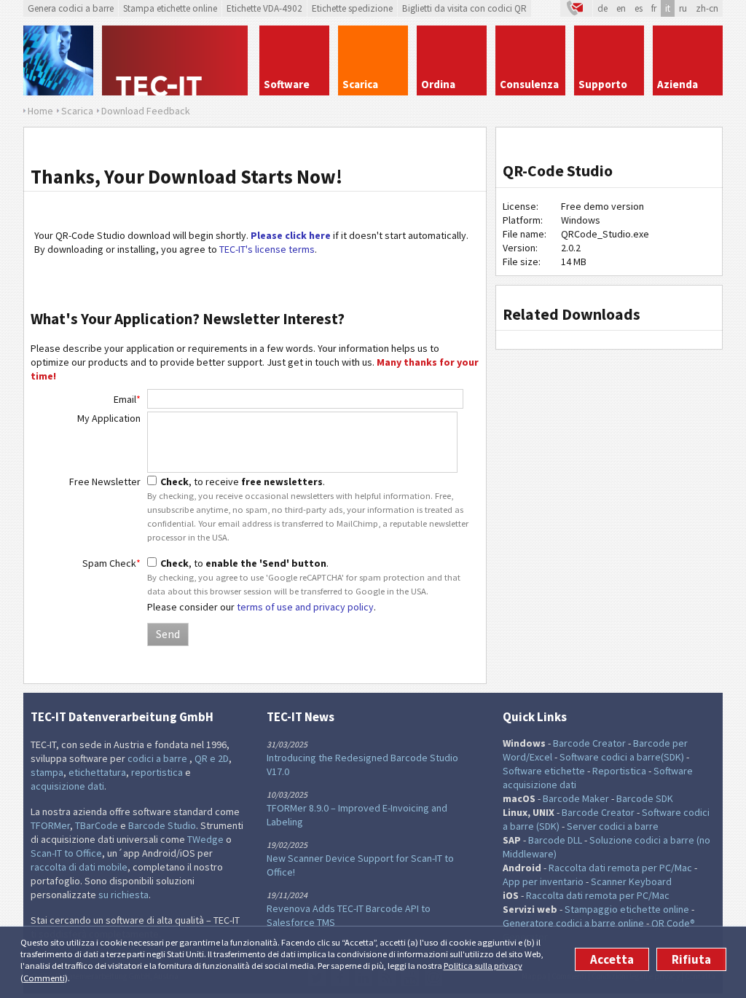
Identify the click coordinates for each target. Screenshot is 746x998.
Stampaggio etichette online (627, 909)
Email (127, 399)
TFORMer (50, 825)
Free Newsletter (105, 481)
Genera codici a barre (71, 8)
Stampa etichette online (170, 8)
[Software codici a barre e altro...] (58, 60)
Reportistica (619, 770)
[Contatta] (576, 8)
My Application (109, 418)
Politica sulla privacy (483, 965)
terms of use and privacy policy (305, 606)
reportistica (157, 772)
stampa (47, 772)
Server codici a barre (613, 826)
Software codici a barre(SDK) (622, 756)
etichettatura (97, 772)
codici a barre (158, 758)
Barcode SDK (644, 798)
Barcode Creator (589, 743)
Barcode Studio (162, 825)
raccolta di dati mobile (79, 866)
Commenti (44, 978)
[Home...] (176, 60)
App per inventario (543, 881)
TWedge (205, 839)
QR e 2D (212, 758)
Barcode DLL (555, 839)
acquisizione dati (67, 786)
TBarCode (96, 825)
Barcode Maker (576, 798)
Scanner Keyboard (631, 881)
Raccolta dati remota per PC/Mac (620, 867)
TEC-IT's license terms (267, 249)
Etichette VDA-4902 (264, 8)
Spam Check (111, 563)
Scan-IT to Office (66, 853)
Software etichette (544, 770)
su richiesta (123, 894)
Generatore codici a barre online (574, 923)
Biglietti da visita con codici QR (464, 8)
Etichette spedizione (352, 8)
